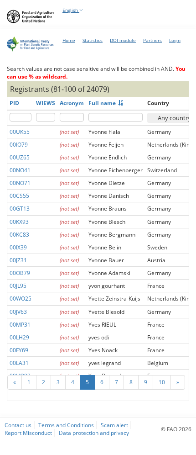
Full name (102, 103)
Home (68, 40)
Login (175, 40)
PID (14, 103)
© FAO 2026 (176, 429)
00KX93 (19, 222)
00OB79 (20, 273)
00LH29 (19, 337)
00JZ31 (18, 260)
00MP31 (20, 324)
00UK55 (20, 132)
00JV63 (18, 312)
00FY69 (19, 350)
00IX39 (18, 247)
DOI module (123, 40)
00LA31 (19, 363)
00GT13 (20, 208)
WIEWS (45, 103)
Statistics (93, 40)
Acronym (72, 103)
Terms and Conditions (66, 425)
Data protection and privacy (94, 432)
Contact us (18, 425)
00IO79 (19, 144)
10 (162, 382)
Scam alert (114, 425)
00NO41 (20, 170)
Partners (152, 40)
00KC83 (19, 234)
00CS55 (19, 196)
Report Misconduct (28, 432)
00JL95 (18, 286)
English (70, 10)
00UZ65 (20, 157)
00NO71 (20, 183)
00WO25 (20, 298)
